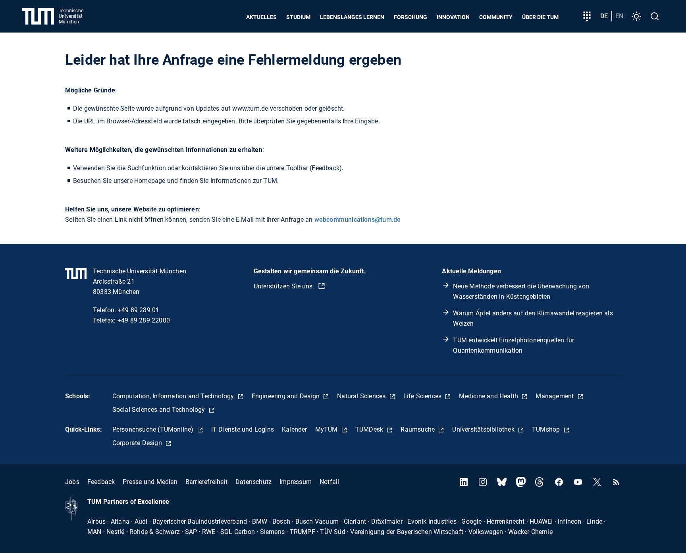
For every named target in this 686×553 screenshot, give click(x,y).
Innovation (453, 17)
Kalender (294, 429)
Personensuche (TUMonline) (153, 429)
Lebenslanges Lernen (352, 17)
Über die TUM (540, 17)
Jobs (72, 482)
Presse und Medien (150, 482)
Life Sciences (423, 396)
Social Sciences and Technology (159, 409)
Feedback (101, 482)
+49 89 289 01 (139, 310)
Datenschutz (253, 482)
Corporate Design (138, 443)
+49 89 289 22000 (144, 320)
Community (496, 17)
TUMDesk (370, 429)
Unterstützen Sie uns (284, 286)
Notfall (329, 482)
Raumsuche (418, 429)
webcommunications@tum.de (357, 219)
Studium (298, 17)
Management (555, 396)
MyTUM (327, 429)
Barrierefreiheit (206, 482)
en (619, 16)
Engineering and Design (287, 396)
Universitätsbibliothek (484, 429)
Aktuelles (261, 17)
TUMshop (547, 429)
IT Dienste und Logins (242, 429)
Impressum (295, 482)
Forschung (410, 17)
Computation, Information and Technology (174, 396)
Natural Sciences (362, 396)
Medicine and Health (489, 396)
